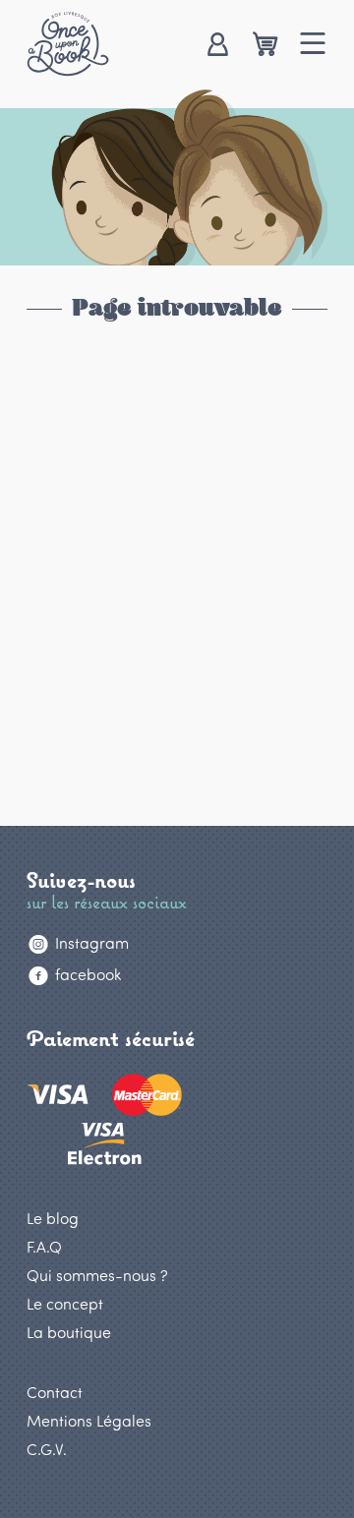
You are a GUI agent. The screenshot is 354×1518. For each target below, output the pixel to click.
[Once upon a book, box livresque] (68, 43)
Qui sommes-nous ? (97, 1274)
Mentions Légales (89, 1420)
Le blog (53, 1217)
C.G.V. (47, 1448)
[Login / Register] (217, 45)
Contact (55, 1391)
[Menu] (313, 45)
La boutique (69, 1331)
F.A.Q (44, 1246)
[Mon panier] (265, 45)
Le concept (65, 1303)
